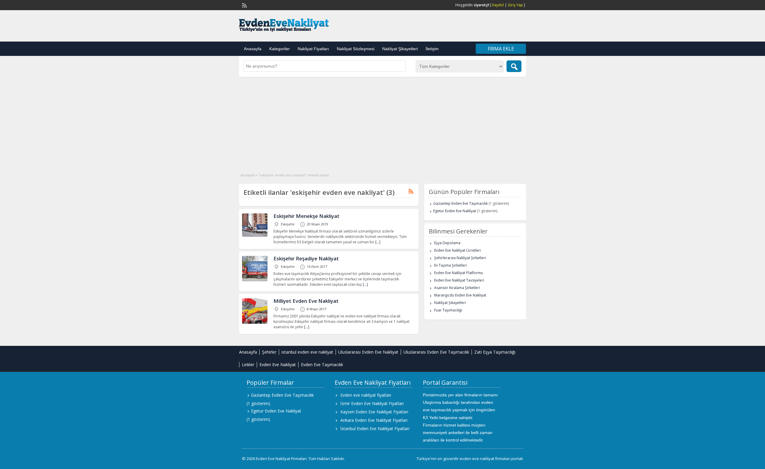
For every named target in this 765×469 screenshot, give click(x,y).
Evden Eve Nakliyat (277, 364)
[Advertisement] (382, 122)
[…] (377, 242)
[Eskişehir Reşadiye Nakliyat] (254, 279)
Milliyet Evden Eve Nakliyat (306, 300)
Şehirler (269, 352)
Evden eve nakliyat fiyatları (365, 395)
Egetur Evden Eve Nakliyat (454, 210)
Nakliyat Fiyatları (313, 48)
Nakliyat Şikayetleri (400, 48)
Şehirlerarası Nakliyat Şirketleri (460, 257)
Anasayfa (252, 48)
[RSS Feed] (243, 4)
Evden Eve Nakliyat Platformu (458, 272)
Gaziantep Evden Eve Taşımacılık (460, 203)
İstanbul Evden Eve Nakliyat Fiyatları (374, 428)
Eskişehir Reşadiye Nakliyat (306, 258)
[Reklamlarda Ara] (514, 66)
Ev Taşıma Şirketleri (450, 265)
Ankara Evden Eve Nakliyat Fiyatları (374, 420)
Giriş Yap (515, 4)
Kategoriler (279, 48)
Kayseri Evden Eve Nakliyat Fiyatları (374, 412)
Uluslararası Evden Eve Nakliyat (368, 352)
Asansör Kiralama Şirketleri (457, 287)
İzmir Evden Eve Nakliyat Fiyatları (372, 403)
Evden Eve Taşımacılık (322, 364)
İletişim (432, 48)
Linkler (248, 364)
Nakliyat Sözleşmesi (355, 48)
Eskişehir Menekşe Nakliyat (306, 216)
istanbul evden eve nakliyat (307, 352)
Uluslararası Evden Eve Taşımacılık (436, 352)
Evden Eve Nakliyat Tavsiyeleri (459, 280)
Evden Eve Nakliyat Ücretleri (457, 250)
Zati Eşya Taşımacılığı (494, 352)
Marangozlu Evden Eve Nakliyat (460, 295)
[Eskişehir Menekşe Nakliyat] (254, 235)
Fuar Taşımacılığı (448, 310)
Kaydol (498, 4)
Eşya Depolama (447, 242)
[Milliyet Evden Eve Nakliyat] (254, 322)
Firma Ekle (501, 48)
